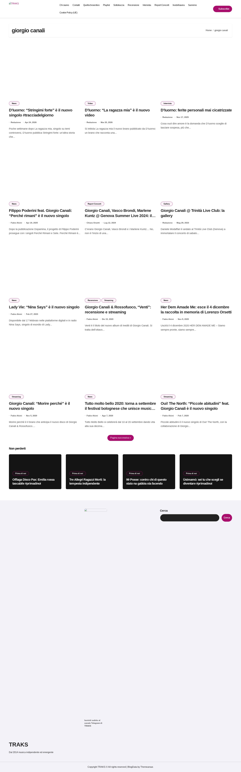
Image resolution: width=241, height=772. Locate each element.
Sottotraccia (118, 5)
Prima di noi (20, 473)
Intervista (147, 5)
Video (90, 103)
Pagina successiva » (120, 438)
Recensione (133, 5)
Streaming (108, 300)
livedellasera (179, 5)
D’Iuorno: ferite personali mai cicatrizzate (196, 110)
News (14, 103)
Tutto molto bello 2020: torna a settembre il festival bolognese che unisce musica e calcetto (120, 408)
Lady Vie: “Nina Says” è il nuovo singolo (44, 307)
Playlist (106, 5)
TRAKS (18, 744)
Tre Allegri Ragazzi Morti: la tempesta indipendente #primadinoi (87, 483)
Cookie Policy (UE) (68, 12)
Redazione (16, 122)
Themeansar (146, 767)
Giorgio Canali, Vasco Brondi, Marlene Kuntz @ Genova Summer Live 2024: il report (118, 215)
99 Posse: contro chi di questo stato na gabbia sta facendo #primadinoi (146, 483)
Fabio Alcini (16, 223)
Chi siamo (64, 5)
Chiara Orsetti (93, 223)
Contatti (76, 5)
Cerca (164, 510)
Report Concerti (162, 5)
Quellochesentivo (91, 5)
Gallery (167, 204)
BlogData (132, 767)
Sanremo (192, 5)
